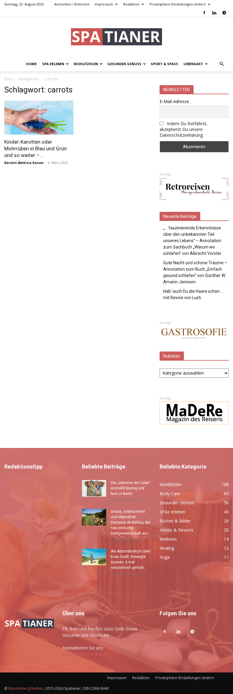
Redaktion (131, 4)
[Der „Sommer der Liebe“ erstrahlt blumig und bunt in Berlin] (94, 488)
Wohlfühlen (86, 64)
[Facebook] (204, 12)
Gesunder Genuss (124, 64)
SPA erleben (53, 64)
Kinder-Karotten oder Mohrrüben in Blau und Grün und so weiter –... (35, 148)
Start (8, 79)
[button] (221, 64)
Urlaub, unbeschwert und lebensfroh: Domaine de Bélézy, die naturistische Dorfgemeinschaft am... (130, 522)
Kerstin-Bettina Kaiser (24, 162)
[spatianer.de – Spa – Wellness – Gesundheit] (116, 37)
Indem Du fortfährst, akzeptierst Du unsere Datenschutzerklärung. (184, 129)
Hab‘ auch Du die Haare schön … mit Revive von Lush (193, 294)
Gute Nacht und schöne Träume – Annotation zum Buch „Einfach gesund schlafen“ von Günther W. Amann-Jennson (195, 272)
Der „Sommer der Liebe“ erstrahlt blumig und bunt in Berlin (130, 488)
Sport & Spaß (164, 64)
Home (31, 64)
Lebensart (193, 64)
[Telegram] (224, 12)
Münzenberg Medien (25, 688)
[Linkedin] (214, 12)
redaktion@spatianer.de (85, 654)
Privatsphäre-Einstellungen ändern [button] (178, 4)
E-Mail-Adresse (174, 101)
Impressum (104, 4)
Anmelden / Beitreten (72, 4)
